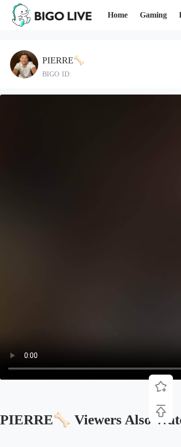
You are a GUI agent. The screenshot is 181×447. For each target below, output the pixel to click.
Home (118, 15)
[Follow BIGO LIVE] (161, 387)
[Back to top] (161, 411)
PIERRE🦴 (63, 60)
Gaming (153, 15)
